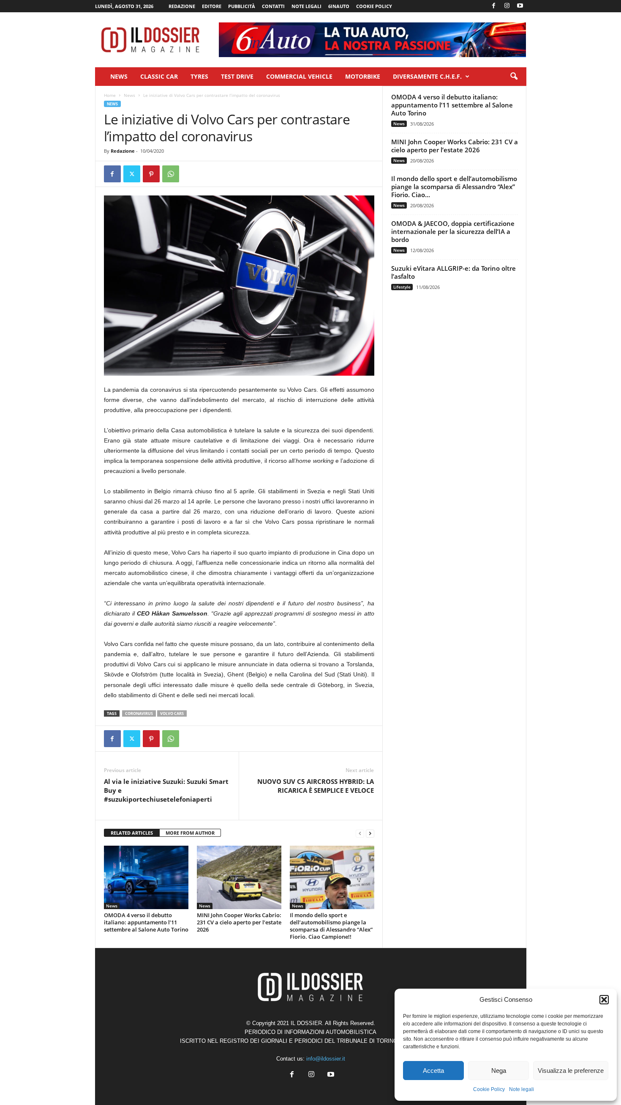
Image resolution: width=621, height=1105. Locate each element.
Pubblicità (241, 6)
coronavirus (139, 713)
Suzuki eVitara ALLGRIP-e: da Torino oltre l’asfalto (453, 272)
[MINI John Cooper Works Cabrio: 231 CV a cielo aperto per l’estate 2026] (239, 877)
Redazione (182, 6)
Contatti (273, 6)
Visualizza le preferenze (571, 1070)
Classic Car (159, 76)
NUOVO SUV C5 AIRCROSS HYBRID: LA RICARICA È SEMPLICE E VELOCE (315, 785)
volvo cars (172, 713)
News (119, 76)
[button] (604, 999)
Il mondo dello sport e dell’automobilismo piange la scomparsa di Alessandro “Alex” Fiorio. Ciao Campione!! (331, 925)
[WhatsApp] (170, 173)
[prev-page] (360, 833)
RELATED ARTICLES (132, 833)
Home (110, 95)
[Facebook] (494, 6)
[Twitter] (131, 173)
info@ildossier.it (325, 1059)
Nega (498, 1070)
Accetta (433, 1070)
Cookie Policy (489, 1089)
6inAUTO (338, 6)
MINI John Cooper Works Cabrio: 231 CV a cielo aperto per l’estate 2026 (239, 922)
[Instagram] (507, 6)
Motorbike (362, 76)
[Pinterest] (151, 173)
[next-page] (370, 833)
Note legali (521, 1089)
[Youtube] (520, 6)
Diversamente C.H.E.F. (427, 76)
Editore (211, 6)
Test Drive (237, 76)
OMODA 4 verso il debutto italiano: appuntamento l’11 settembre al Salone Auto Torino (146, 922)
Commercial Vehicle (299, 76)
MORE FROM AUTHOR (190, 833)
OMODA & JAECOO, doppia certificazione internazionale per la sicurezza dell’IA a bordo (453, 231)
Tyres (199, 76)
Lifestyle (402, 287)
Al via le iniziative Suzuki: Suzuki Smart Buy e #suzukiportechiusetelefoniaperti (166, 790)
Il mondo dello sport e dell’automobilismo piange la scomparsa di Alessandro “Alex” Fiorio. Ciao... (454, 186)
